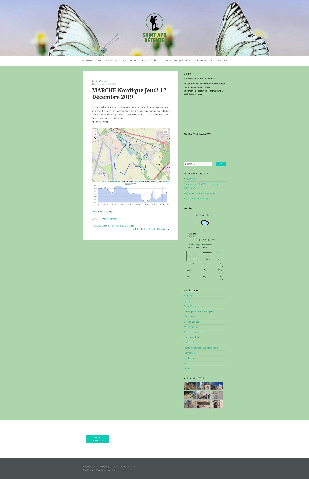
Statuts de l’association (196, 199)
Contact (222, 61)
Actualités (188, 296)
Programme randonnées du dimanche (201, 348)
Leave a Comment (101, 81)
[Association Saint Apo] (154, 28)
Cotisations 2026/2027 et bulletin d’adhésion (201, 186)
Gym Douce (189, 316)
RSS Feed (116, 470)
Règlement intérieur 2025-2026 (200, 193)
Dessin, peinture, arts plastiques (198, 311)
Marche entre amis (192, 332)
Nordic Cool (189, 342)
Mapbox (166, 181)
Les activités (148, 61)
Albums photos (203, 61)
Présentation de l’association (99, 61)
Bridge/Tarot (190, 306)
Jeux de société (191, 322)
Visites (187, 363)
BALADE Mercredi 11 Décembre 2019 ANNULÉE (114, 226)
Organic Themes (103, 470)
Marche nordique (110, 219)
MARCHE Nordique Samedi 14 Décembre (150, 229)
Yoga (186, 368)
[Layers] (165, 131)
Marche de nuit (191, 327)
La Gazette (130, 61)
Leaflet (104, 181)
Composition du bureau (176, 61)
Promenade (189, 353)
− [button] (95, 134)
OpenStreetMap (115, 181)
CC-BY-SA (154, 181)
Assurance (189, 179)
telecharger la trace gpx (103, 211)
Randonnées (190, 358)
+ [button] (95, 130)
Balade (187, 301)
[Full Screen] (95, 138)
